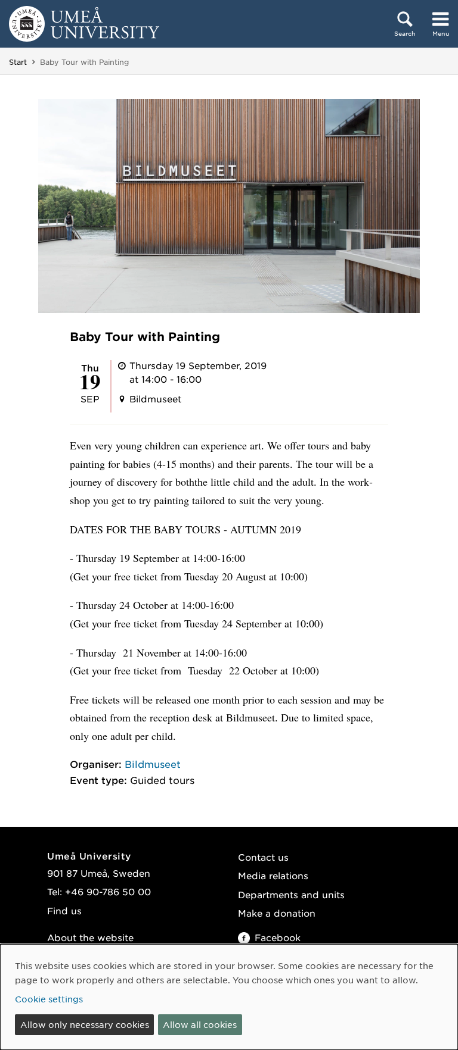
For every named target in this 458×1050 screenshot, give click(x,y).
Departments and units (291, 894)
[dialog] (229, 997)
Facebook (278, 937)
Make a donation (276, 912)
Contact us (263, 856)
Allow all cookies (200, 1024)
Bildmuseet (153, 764)
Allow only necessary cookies (84, 1024)
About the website (90, 937)
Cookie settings (49, 998)
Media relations (273, 875)
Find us (64, 910)
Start (18, 62)
